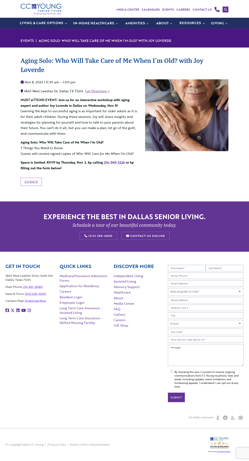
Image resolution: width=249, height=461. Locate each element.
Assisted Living (125, 281)
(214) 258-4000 (99, 236)
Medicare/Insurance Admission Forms (83, 278)
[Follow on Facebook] (7, 310)
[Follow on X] (13, 310)
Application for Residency (79, 286)
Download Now (35, 300)
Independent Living (128, 275)
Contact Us (202, 9)
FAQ (117, 309)
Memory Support (127, 286)
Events (168, 9)
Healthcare (122, 292)
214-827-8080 (33, 287)
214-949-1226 (114, 162)
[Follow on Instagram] (29, 310)
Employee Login (72, 302)
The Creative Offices (224, 451)
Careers (183, 9)
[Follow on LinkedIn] (18, 310)
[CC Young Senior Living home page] (41, 9)
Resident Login (71, 297)
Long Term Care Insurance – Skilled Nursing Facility (81, 320)
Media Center (127, 9)
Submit (176, 397)
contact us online (147, 236)
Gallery (119, 314)
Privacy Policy (57, 444)
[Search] (225, 9)
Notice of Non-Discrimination (90, 444)
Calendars (151, 9)
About (118, 298)
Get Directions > (97, 91)
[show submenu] (117, 23)
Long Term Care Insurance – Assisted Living (81, 310)
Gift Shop (121, 325)
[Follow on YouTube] (23, 310)
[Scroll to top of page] (239, 451)
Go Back (31, 182)
